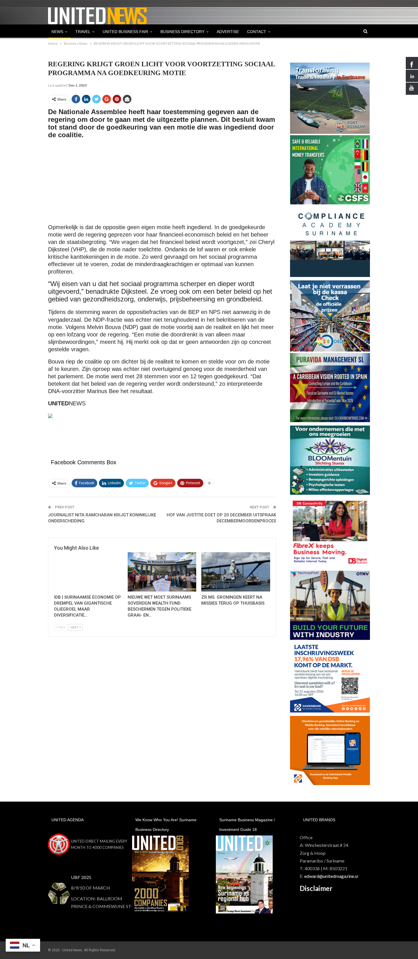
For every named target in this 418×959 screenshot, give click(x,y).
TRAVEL (82, 31)
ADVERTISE (228, 31)
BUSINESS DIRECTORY (182, 31)
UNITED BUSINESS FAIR (125, 31)
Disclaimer (316, 888)
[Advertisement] (162, 184)
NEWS (57, 31)
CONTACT (256, 31)
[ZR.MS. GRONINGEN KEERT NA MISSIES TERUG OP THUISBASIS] (235, 571)
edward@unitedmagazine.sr (331, 876)
